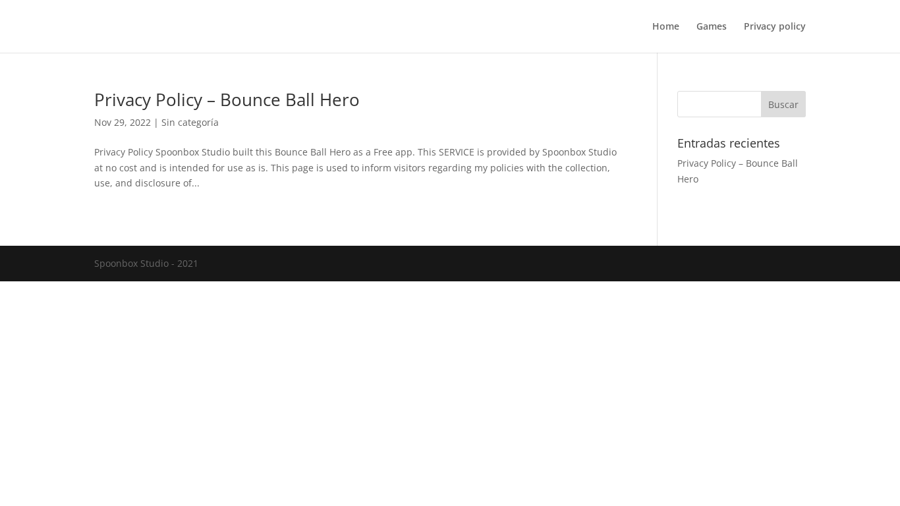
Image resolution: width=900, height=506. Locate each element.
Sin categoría (190, 122)
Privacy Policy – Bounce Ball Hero (227, 99)
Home (665, 27)
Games (711, 27)
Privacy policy (775, 27)
